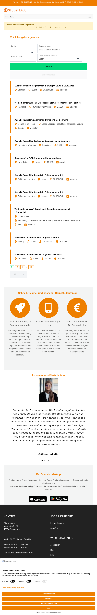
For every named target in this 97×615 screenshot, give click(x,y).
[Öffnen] (32, 52)
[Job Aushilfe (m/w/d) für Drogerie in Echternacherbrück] (49, 177)
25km (41, 59)
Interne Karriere (57, 521)
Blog (52, 548)
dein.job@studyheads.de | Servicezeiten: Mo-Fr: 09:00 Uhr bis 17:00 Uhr (59, 2)
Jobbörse (54, 526)
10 (15, 274)
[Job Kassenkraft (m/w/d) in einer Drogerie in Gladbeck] (49, 257)
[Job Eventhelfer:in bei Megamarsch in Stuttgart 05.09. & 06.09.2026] (49, 88)
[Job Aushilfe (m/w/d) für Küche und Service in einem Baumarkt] (49, 143)
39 (31, 267)
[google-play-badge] (59, 495)
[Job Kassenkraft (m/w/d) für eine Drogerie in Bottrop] (49, 239)
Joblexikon (55, 543)
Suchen (48, 66)
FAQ (52, 553)
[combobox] (23, 52)
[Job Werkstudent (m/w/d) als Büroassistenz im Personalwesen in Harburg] (49, 105)
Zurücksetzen (48, 75)
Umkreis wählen (48, 56)
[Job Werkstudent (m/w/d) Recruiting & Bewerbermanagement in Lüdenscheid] (49, 216)
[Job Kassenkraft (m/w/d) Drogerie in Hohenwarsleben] (49, 160)
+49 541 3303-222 (25, 2)
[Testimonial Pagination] (42, 458)
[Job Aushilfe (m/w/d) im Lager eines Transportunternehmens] (49, 124)
